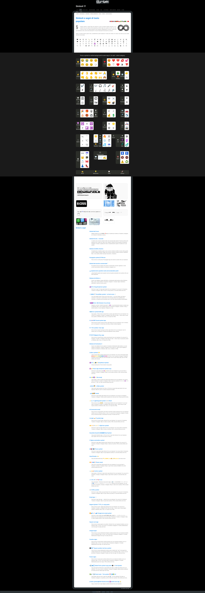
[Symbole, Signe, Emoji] (113, 21)
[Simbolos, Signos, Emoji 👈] (111, 21)
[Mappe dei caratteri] (94, 225)
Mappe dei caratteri (94, 221)
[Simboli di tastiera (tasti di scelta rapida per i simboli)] (81, 225)
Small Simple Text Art (122, 202)
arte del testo (85, 9)
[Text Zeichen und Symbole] (117, 21)
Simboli (77, 11)
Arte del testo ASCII (109, 202)
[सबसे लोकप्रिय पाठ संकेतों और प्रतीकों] (120, 21)
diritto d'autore (109, 13)
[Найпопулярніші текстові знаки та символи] (122, 21)
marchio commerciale (94, 13)
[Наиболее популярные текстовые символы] (123, 21)
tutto (77, 9)
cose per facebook (92, 9)
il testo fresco (105, 9)
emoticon (118, 9)
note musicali (82, 13)
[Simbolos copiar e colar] (116, 21)
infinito (103, 13)
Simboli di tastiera (81, 221)
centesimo (87, 13)
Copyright (94, 591)
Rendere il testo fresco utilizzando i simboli (81, 204)
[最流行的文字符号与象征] (128, 21)
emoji (101, 9)
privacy (107, 591)
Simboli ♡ (81, 6)
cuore (77, 13)
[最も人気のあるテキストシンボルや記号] (126, 21)
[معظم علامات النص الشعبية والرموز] (125, 21)
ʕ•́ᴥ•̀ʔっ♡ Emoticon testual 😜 (109, 220)
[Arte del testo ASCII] (109, 206)
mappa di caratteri (113, 9)
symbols (103, 591)
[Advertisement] (102, 50)
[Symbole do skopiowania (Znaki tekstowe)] (119, 21)
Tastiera (97, 9)
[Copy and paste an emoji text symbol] (110, 21)
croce (100, 13)
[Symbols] (102, 2)
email (112, 591)
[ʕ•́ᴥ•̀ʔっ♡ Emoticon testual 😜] (109, 223)
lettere (123, 9)
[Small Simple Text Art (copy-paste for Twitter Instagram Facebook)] (122, 206)
